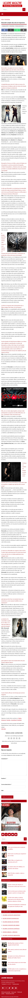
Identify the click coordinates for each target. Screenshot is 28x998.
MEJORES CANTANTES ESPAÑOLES (11, 928)
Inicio (2, 19)
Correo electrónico (6, 784)
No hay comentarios (19, 25)
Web (2, 790)
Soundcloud (14, 720)
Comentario (4, 758)
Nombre (3, 778)
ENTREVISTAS (5, 746)
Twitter (19, 718)
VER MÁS (3, 729)
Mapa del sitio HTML (10, 993)
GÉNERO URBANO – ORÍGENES (10, 932)
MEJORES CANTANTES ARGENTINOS (11, 915)
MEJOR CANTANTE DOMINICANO (11, 918)
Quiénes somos (16, 984)
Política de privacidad (5, 992)
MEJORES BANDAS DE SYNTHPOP (11, 921)
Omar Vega (12, 25)
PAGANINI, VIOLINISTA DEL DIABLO (11, 925)
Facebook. (19, 720)
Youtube (8, 720)
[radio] (8, 738)
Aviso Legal (13, 992)
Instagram (3, 720)
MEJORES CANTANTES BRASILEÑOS (11, 935)
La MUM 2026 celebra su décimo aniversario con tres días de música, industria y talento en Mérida (16, 899)
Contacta (4, 984)
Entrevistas (7, 19)
